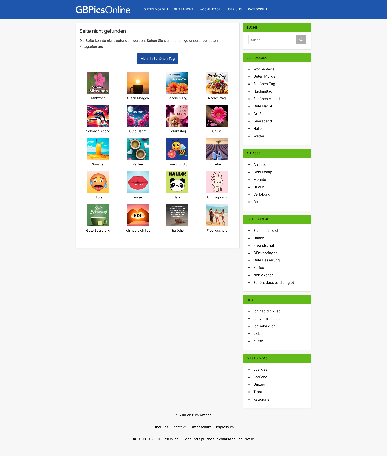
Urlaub (258, 187)
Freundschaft (264, 245)
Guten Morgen (156, 9)
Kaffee (258, 267)
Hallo (257, 128)
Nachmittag (263, 91)
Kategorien (257, 9)
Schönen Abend (266, 99)
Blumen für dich (266, 230)
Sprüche (260, 377)
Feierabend (262, 121)
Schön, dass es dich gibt (273, 282)
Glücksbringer (265, 253)
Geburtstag (262, 172)
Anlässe (259, 164)
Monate (259, 179)
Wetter (258, 136)
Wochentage (210, 9)
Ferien (258, 202)
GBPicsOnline (167, 439)
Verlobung (261, 194)
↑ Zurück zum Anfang (193, 415)
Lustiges (260, 369)
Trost (257, 392)
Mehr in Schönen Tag (157, 59)
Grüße (258, 114)
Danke (258, 238)
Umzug (259, 384)
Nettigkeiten (263, 275)
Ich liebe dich (264, 326)
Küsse (258, 341)
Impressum (225, 427)
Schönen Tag (264, 84)
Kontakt (179, 427)
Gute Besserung (266, 260)
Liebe (257, 333)
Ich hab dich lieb (267, 311)
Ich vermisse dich (267, 318)
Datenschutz (201, 427)
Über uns (234, 9)
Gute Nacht (184, 9)
